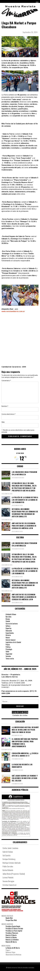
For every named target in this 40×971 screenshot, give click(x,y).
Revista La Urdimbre (12, 939)
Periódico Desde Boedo (13, 926)
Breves (8, 619)
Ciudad (8, 621)
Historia (8, 635)
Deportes (8, 628)
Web (3, 422)
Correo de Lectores (12, 623)
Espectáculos (10, 633)
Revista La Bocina (11, 937)
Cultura (8, 626)
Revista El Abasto (11, 935)
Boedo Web (9, 918)
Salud (7, 651)
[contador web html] (20, 712)
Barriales (8, 616)
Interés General (10, 640)
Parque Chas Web (11, 920)
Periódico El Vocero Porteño (14, 928)
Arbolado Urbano (11, 614)
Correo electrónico (8, 414)
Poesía (8, 644)
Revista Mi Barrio (11, 942)
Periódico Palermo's (12, 933)
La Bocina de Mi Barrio (13, 948)
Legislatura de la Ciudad (13, 642)
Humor (8, 637)
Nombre (5, 406)
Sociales (8, 656)
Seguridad (9, 654)
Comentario (6, 380)
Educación (9, 630)
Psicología (9, 649)
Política (8, 647)
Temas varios (10, 658)
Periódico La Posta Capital (14, 931)
